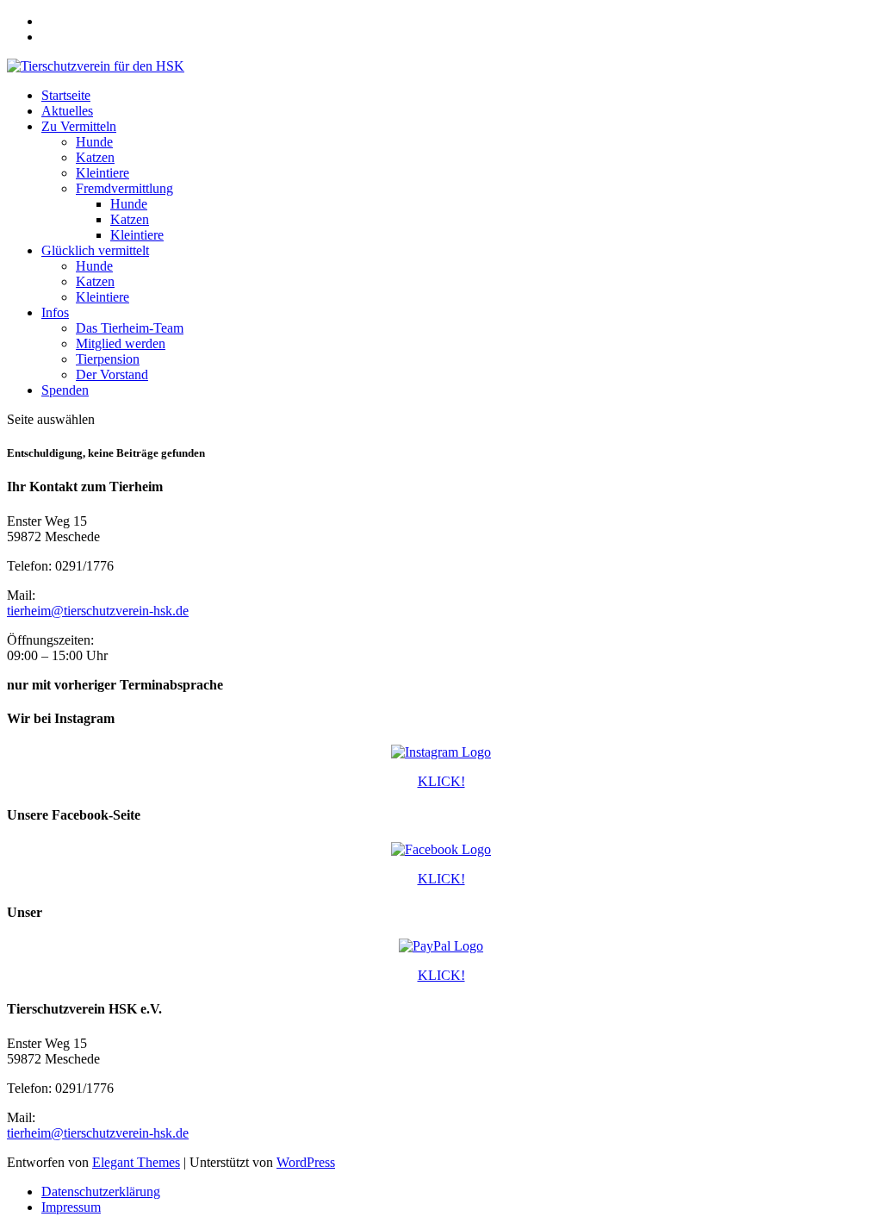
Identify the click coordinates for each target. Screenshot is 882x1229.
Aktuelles (67, 110)
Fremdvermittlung (124, 188)
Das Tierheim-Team (129, 328)
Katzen (95, 157)
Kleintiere (102, 172)
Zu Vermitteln (78, 126)
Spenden (65, 390)
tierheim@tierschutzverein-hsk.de (98, 610)
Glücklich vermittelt (95, 250)
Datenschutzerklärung (100, 1191)
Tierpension (108, 359)
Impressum (71, 1207)
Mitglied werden (120, 343)
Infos (55, 312)
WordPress (305, 1162)
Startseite (65, 95)
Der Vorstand (112, 374)
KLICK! (441, 781)
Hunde (94, 141)
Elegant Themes (136, 1162)
